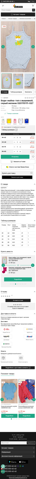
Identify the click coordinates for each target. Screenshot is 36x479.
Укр (29, 1)
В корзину (15, 156)
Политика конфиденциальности (18, 477)
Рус (33, 1)
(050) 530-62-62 (10, 469)
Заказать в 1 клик (19, 161)
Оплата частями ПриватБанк (19, 167)
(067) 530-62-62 (10, 466)
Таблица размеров (16, 92)
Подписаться (31, 443)
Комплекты (28, 92)
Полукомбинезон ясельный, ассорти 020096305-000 (26, 407)
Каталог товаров (19, 14)
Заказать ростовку (17, 177)
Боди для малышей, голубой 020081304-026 (9, 407)
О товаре (4, 92)
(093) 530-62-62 (10, 471)
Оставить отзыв (18, 300)
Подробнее (18, 279)
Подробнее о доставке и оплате (17, 367)
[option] (7, 81)
